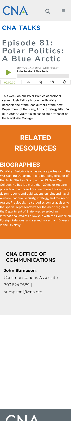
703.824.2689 (17, 284)
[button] (47, 10)
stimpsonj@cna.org (23, 291)
